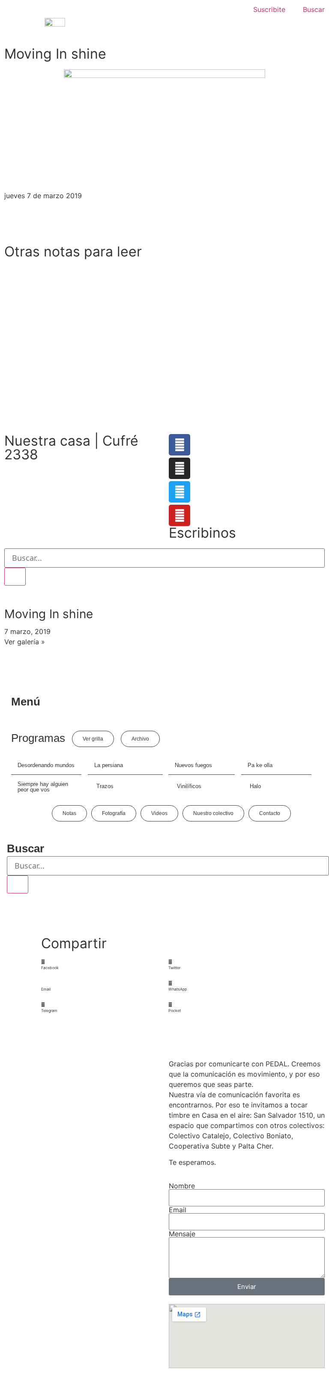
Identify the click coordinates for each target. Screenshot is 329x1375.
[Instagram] (179, 468)
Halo (255, 786)
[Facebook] (179, 444)
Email (177, 1209)
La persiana (108, 765)
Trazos (105, 786)
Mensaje (182, 1233)
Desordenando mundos (46, 765)
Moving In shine (48, 614)
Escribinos (202, 532)
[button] (101, 964)
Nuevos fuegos (193, 765)
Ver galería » (24, 641)
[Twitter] (179, 492)
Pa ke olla (260, 765)
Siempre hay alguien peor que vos (43, 787)
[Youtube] (179, 515)
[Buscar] (15, 577)
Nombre (182, 1185)
